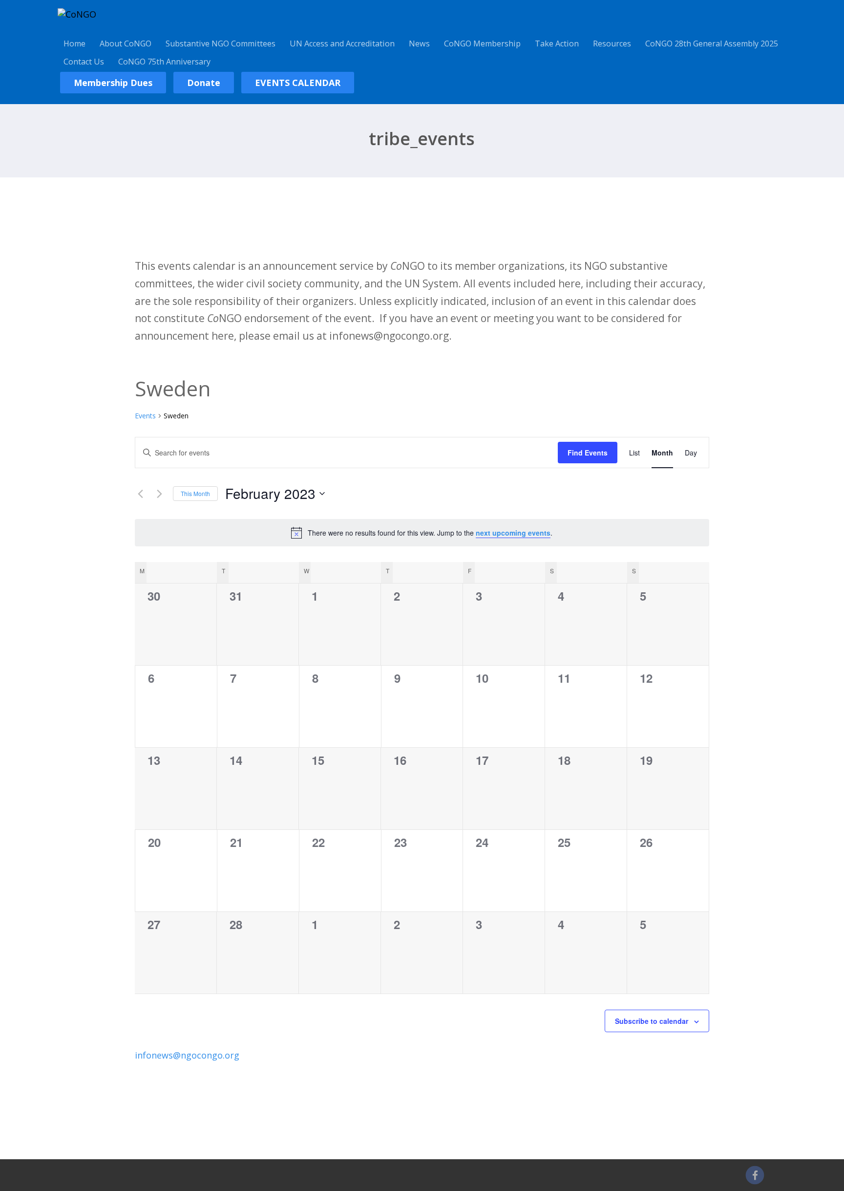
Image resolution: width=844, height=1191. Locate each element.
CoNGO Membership (482, 43)
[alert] (422, 532)
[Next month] (160, 493)
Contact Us (83, 61)
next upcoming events (513, 533)
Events (145, 415)
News (419, 43)
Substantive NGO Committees (220, 43)
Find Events (588, 452)
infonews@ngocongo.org (187, 1055)
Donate (203, 82)
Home (74, 43)
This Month (195, 493)
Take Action (557, 43)
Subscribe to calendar (651, 1021)
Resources (612, 43)
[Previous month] (141, 493)
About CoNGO (125, 43)
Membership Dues (113, 82)
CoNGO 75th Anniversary (164, 61)
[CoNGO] (77, 14)
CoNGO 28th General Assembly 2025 (711, 43)
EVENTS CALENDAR (297, 82)
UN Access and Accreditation (342, 43)
